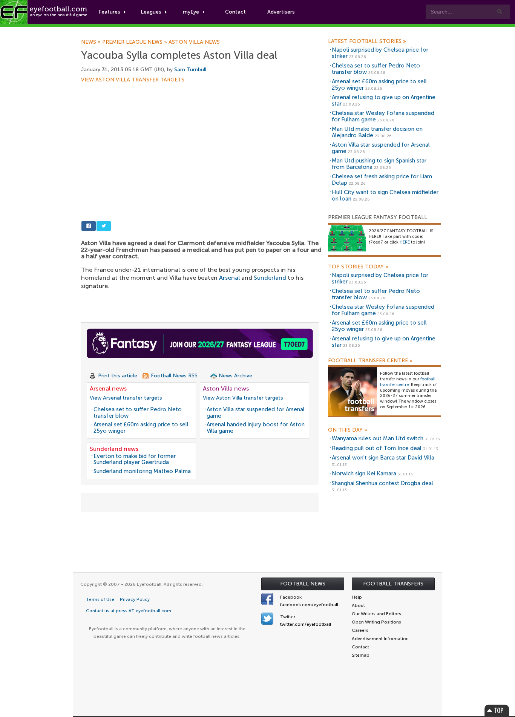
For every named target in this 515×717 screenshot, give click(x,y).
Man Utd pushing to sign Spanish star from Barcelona (379, 163)
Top (496, 710)
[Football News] (44, 12)
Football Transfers (393, 584)
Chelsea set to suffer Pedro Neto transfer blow (137, 412)
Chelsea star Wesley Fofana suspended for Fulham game (383, 116)
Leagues (151, 12)
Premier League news (135, 42)
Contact (235, 12)
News (91, 42)
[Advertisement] (201, 138)
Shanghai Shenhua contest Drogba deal (382, 483)
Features (109, 12)
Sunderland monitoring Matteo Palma (142, 471)
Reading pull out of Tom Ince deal (377, 448)
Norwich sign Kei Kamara (364, 473)
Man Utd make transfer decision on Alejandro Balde (377, 132)
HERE (405, 242)
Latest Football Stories (367, 41)
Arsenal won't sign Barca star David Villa (383, 457)
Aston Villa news (194, 42)
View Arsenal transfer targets (126, 398)
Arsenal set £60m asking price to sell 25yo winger (141, 427)
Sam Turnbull (190, 69)
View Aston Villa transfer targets (132, 80)
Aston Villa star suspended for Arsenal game (256, 412)
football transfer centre (407, 382)
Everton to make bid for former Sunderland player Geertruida (134, 459)
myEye (191, 12)
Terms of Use (100, 599)
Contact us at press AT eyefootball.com (128, 610)
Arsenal (229, 277)
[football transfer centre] (352, 391)
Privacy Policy (135, 599)
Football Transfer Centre (370, 361)
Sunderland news (114, 448)
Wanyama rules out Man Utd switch (377, 438)
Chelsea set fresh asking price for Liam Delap (382, 179)
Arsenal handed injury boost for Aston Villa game (256, 427)
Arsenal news (108, 388)
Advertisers (281, 12)
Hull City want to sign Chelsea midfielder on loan (385, 195)
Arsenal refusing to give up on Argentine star (383, 100)
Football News (302, 584)
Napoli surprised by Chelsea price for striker (380, 53)
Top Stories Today (358, 267)
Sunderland (270, 277)
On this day (347, 430)
